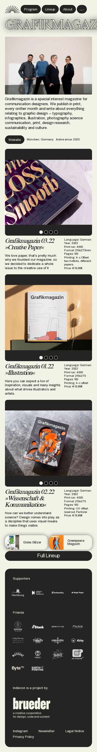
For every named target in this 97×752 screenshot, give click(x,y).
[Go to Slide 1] (41, 232)
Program (30, 9)
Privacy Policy (23, 737)
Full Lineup (48, 556)
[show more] (82, 9)
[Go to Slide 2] (46, 232)
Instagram (20, 731)
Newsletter (47, 731)
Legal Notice (74, 731)
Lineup (50, 9)
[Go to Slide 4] (55, 232)
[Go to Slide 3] (50, 232)
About (67, 9)
